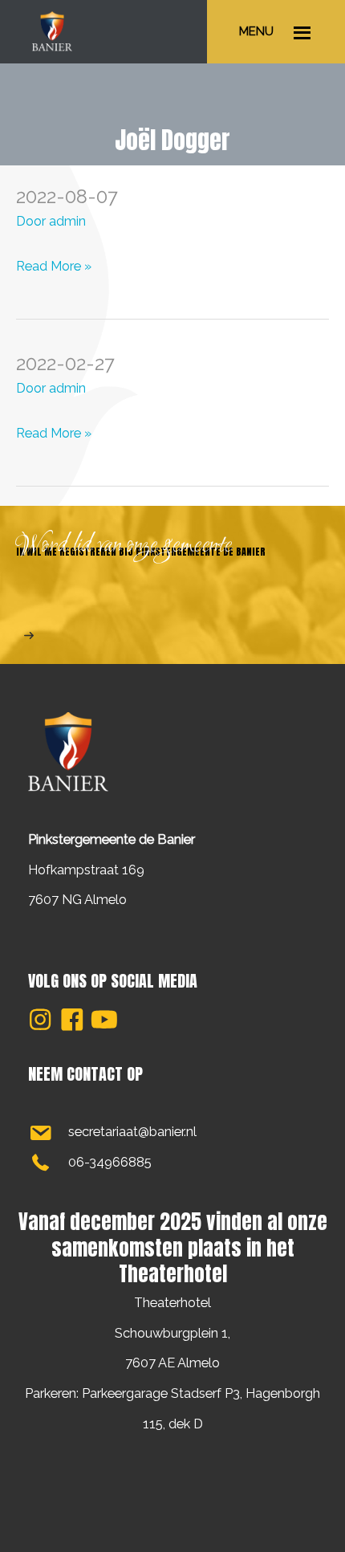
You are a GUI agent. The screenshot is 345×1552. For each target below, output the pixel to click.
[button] (40, 1020)
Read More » (53, 270)
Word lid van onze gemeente (124, 546)
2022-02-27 (65, 363)
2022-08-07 (67, 196)
